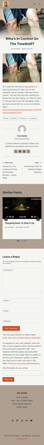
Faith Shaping (22, 397)
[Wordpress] (22, 420)
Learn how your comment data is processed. (22, 338)
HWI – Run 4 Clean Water (22, 401)
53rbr (6, 118)
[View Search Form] (39, 4)
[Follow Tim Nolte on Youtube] (20, 151)
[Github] (12, 420)
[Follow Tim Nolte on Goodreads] (28, 151)
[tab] (17, 240)
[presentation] (22, 208)
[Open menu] (35, 4)
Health (18, 34)
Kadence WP (22, 438)
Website (7, 321)
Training (23, 118)
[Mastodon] (17, 420)
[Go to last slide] (6, 218)
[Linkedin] (26, 420)
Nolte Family (22, 407)
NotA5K (14, 118)
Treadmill (32, 118)
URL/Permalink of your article (15, 368)
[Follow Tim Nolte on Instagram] (16, 151)
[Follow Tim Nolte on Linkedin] (24, 151)
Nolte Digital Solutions (22, 404)
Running (25, 34)
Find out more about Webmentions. (24, 363)
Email (7, 311)
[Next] (38, 218)
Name (7, 301)
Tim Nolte (16, 49)
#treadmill (29, 87)
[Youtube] (31, 420)
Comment (8, 270)
